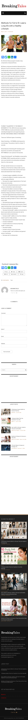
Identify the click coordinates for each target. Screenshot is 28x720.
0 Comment (10, 31)
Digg (22, 274)
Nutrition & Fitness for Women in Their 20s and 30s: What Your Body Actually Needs (14, 682)
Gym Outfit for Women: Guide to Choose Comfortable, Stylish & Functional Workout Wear (13, 677)
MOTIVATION (14, 448)
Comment (3, 313)
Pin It (7, 274)
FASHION (13, 412)
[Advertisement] (14, 110)
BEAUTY (13, 421)
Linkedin (14, 274)
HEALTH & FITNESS (15, 430)
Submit (21, 271)
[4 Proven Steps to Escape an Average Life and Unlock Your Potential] (5, 447)
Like (7, 271)
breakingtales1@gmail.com (7, 657)
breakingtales (6, 280)
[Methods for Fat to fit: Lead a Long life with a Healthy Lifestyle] (14, 44)
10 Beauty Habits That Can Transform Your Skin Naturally (13, 673)
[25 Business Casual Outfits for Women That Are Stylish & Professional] (5, 412)
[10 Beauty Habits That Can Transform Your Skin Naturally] (5, 420)
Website (3, 343)
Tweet (14, 271)
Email (2, 336)
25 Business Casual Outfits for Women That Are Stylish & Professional (13, 669)
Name (3, 329)
